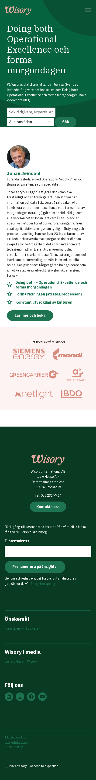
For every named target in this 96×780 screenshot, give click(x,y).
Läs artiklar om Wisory (21, 661)
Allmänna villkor (15, 737)
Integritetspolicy (43, 584)
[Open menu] (88, 10)
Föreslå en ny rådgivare (22, 628)
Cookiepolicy (14, 747)
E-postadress (17, 541)
